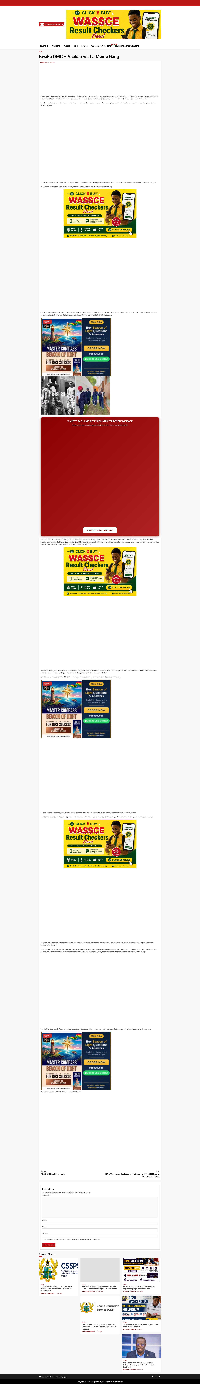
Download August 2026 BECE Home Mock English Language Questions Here (141, 1270)
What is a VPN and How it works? (53, 1172)
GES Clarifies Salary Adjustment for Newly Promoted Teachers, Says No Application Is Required (100, 1308)
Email (44, 1227)
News (40, 51)
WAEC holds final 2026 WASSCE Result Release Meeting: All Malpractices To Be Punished (141, 1346)
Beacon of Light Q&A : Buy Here (127, 46)
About (41, 1377)
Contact (48, 1377)
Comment (46, 1195)
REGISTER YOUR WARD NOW (100, 530)
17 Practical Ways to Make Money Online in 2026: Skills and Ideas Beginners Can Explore (100, 1270)
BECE (76, 46)
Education (44, 46)
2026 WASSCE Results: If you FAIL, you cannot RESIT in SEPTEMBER (141, 1308)
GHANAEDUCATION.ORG (61, 1092)
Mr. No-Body (44, 62)
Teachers (56, 46)
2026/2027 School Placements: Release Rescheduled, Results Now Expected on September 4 (58, 1270)
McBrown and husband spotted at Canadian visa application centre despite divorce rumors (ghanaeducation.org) (81, 677)
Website (45, 1233)
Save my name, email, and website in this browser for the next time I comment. (72, 1239)
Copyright (62, 1377)
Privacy (55, 1377)
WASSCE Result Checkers (101, 46)
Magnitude (109, 1382)
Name (45, 1220)
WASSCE (67, 46)
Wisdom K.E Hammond (47, 1293)
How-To (84, 46)
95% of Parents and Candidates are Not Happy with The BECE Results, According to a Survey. (132, 1173)
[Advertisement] (100, 80)
